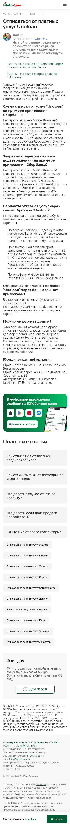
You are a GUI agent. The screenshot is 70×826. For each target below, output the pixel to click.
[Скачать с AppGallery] (29, 413)
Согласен (57, 819)
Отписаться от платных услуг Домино (27, 598)
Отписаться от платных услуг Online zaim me (31, 588)
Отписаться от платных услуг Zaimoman (29, 642)
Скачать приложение (22, 424)
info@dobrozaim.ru (20, 759)
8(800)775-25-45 (35, 756)
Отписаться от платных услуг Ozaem (27, 577)
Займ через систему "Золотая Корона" (27, 609)
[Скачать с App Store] (10, 413)
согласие (41, 784)
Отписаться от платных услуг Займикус (28, 631)
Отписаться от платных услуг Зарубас (27, 545)
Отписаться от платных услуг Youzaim (27, 566)
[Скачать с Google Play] (20, 413)
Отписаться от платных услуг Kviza (26, 620)
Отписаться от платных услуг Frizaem (27, 555)
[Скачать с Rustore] (38, 413)
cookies (31, 819)
